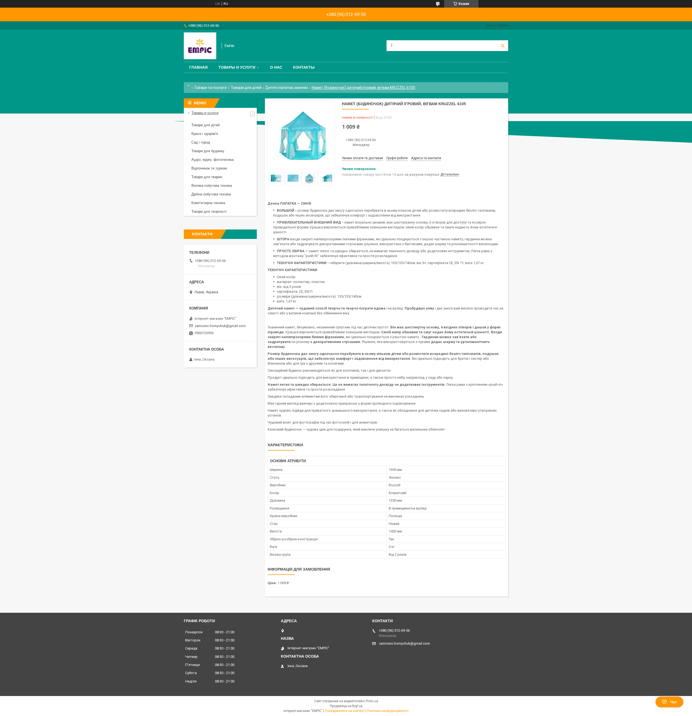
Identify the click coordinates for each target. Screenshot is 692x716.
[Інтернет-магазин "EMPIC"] (200, 45)
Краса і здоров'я (204, 134)
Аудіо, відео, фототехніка (212, 160)
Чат (673, 702)
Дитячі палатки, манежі (286, 87)
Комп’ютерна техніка (208, 203)
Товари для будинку (207, 151)
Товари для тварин (206, 177)
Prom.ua (372, 701)
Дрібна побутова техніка (211, 194)
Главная (198, 67)
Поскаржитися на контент (345, 711)
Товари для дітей (246, 87)
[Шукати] (502, 45)
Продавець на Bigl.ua (346, 706)
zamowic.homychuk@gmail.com (220, 326)
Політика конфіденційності (387, 711)
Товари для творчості (209, 211)
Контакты (304, 67)
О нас (276, 67)
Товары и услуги (236, 67)
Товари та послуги (210, 87)
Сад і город (200, 142)
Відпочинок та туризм (209, 168)
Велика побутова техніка (211, 186)
